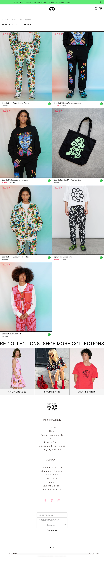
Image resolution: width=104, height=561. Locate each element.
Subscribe (52, 530)
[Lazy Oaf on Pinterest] (52, 501)
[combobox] (51, 525)
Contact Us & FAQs (52, 468)
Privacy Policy (52, 443)
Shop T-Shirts (87, 392)
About (52, 431)
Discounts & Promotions (52, 446)
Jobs (52, 482)
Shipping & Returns (52, 471)
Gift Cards (52, 479)
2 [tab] (53, 547)
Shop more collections (68, 344)
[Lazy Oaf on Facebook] (45, 501)
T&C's (52, 439)
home (5, 20)
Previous (1, 66)
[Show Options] (65, 525)
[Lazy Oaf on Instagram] (59, 501)
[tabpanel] (52, 479)
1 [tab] (50, 547)
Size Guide (52, 475)
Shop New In (52, 392)
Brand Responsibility (52, 435)
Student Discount (52, 486)
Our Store (52, 428)
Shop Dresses (17, 392)
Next (50, 66)
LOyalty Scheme (52, 450)
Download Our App (52, 490)
